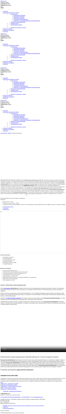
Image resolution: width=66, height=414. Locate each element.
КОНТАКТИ (5, 31)
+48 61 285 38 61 (25, 397)
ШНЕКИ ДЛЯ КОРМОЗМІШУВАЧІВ (18, 22)
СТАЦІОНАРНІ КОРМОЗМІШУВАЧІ (20, 19)
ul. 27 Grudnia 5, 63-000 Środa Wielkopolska (10, 397)
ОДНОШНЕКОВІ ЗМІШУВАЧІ (19, 15)
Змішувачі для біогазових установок (18, 27)
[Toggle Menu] (1, 9)
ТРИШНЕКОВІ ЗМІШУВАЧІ (18, 18)
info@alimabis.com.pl (6, 5)
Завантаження (6, 209)
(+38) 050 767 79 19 (5, 3)
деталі (2, 382)
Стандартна (5, 208)
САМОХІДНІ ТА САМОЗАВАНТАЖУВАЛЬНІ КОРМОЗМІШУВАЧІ (26, 20)
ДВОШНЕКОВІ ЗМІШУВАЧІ (19, 16)
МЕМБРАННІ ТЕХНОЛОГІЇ (8, 30)
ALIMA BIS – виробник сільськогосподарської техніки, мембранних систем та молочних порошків (23, 405)
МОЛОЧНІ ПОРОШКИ (7, 29)
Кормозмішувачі (14, 14)
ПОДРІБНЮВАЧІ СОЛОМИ (16, 24)
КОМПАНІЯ (5, 11)
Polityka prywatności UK (8, 408)
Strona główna (4, 133)
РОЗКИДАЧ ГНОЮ (14, 23)
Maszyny (10, 133)
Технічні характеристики (8, 206)
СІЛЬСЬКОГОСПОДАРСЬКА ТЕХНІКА (11, 12)
